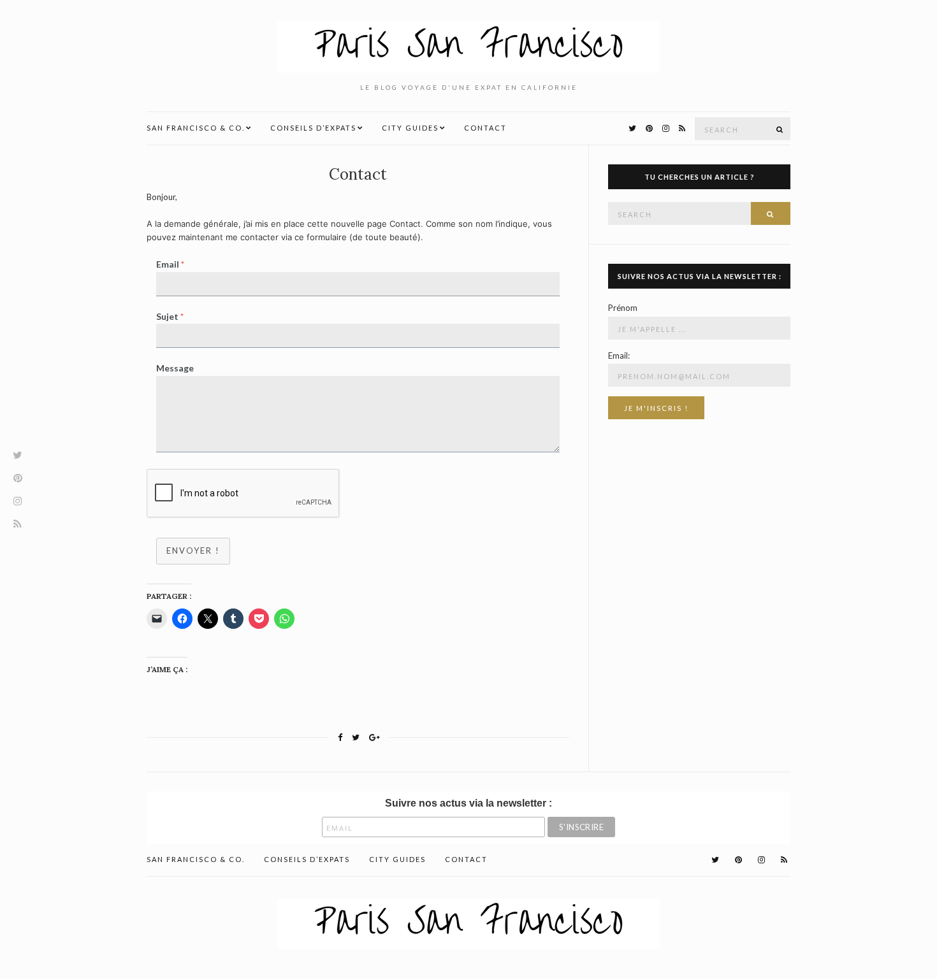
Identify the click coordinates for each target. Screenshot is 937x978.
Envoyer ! (193, 550)
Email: (619, 355)
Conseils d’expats (313, 128)
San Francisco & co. (196, 128)
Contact (485, 128)
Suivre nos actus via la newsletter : (468, 803)
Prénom (622, 308)
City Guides (410, 128)
